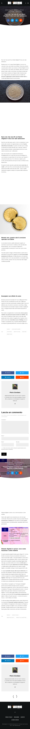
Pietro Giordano (9, 10)
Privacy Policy (8, 717)
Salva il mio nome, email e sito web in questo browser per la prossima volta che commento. (13, 449)
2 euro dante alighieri (16, 329)
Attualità (16, 10)
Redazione (16, 717)
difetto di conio (17, 331)
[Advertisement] (15, 43)
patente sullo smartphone (21, 617)
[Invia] (20, 20)
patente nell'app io (10, 617)
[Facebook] (15, 712)
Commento (3, 419)
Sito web (17, 441)
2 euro (8, 329)
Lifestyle (21, 10)
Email (2, 441)
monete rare (9, 334)
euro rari (24, 331)
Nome (2, 435)
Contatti (23, 717)
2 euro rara (9, 331)
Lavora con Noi (15, 719)
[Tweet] (12, 20)
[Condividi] (8, 20)
